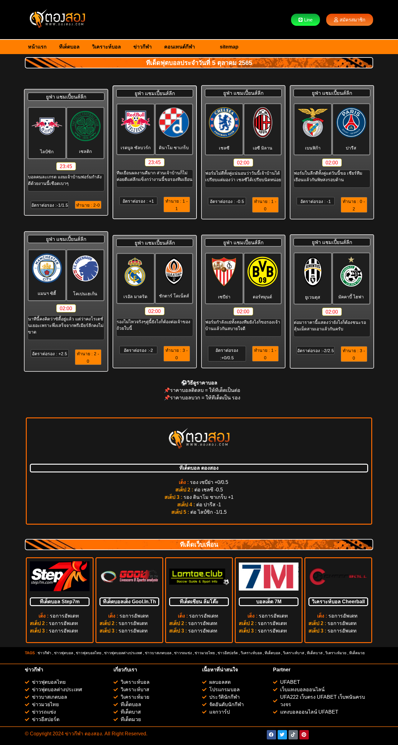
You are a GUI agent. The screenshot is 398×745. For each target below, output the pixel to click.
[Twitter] (282, 734)
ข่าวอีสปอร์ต (228, 653)
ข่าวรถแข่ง (183, 653)
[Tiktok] (293, 734)
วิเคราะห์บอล (106, 46)
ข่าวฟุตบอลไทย (88, 653)
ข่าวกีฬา (142, 46)
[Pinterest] (304, 734)
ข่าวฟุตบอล (63, 653)
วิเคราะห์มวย (335, 653)
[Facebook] (271, 734)
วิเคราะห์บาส (293, 653)
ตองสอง (92, 733)
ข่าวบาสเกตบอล (158, 653)
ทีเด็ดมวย (357, 653)
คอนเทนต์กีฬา (179, 46)
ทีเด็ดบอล (69, 46)
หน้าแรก (37, 46)
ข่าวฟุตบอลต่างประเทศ (123, 653)
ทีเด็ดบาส (314, 653)
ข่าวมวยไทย (205, 653)
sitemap (229, 46)
